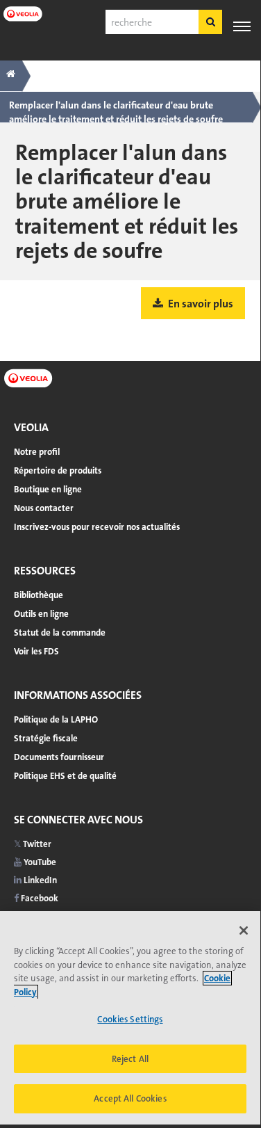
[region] (130, 1018)
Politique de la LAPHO (56, 719)
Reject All (130, 1059)
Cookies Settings (129, 1019)
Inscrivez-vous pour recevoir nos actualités (97, 527)
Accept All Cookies (130, 1098)
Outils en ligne (41, 614)
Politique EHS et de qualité (65, 776)
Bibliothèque (38, 595)
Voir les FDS (36, 651)
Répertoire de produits (57, 470)
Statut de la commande (60, 632)
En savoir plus (199, 303)
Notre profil (37, 452)
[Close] (243, 930)
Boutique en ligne (48, 489)
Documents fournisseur (59, 757)
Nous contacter (44, 508)
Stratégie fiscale (46, 738)
